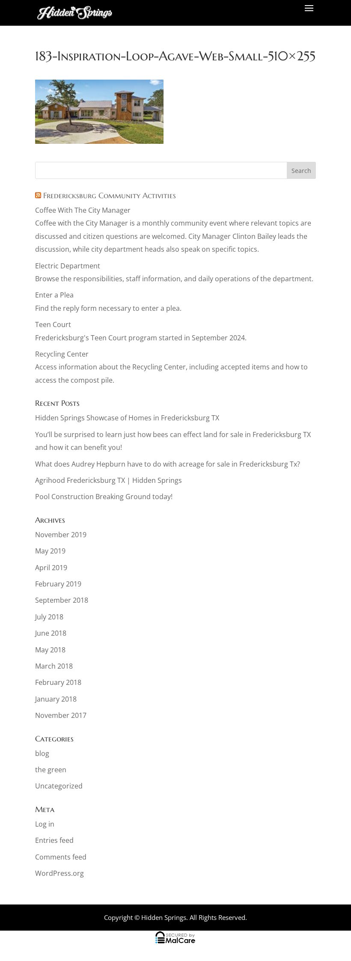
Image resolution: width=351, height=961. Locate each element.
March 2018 (54, 666)
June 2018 (50, 633)
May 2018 (50, 650)
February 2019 (58, 584)
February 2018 (58, 682)
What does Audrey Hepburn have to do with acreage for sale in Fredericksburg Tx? (167, 464)
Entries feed (54, 840)
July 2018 (49, 617)
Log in (44, 824)
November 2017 (60, 715)
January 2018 (56, 699)
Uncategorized (59, 786)
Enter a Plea (54, 295)
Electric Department (67, 266)
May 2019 (50, 551)
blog (42, 753)
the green (50, 769)
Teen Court (53, 324)
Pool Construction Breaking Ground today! (104, 496)
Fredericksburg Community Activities (109, 195)
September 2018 (61, 600)
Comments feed (60, 857)
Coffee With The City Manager (83, 210)
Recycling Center (62, 354)
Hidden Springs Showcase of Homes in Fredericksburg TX (127, 417)
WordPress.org (59, 873)
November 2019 (60, 534)
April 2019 (51, 567)
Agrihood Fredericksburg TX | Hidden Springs (108, 480)
